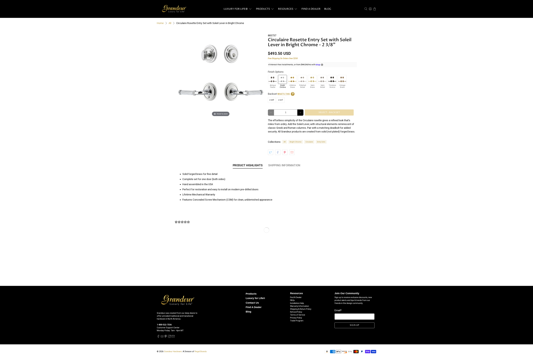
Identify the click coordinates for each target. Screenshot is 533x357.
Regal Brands (201, 351)
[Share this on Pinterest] (284, 152)
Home (160, 23)
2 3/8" (271, 100)
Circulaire (309, 142)
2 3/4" (280, 100)
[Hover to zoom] (220, 72)
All (170, 23)
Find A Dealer (310, 9)
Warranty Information (299, 306)
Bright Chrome (295, 142)
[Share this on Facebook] (277, 152)
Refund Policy (296, 312)
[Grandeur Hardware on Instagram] (169, 337)
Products (263, 9)
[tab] (248, 166)
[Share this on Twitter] (270, 152)
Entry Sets (321, 142)
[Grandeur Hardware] (174, 8)
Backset (279, 93)
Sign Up (354, 325)
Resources (285, 9)
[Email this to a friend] (292, 152)
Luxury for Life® (236, 9)
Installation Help (297, 303)
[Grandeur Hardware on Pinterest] (165, 337)
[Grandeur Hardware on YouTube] (162, 337)
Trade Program (296, 321)
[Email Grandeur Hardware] (173, 337)
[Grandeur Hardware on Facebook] (158, 337)
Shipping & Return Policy (300, 309)
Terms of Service (297, 315)
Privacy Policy (296, 318)
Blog (327, 9)
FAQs (292, 300)
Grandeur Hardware (173, 351)
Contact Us (252, 302)
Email (338, 310)
